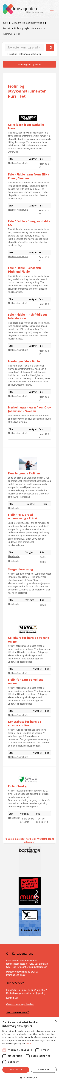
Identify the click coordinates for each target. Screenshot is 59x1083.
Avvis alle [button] (43, 1069)
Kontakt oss (12, 997)
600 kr (43, 557)
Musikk (6, 28)
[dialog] (29, 1050)
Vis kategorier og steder (29, 64)
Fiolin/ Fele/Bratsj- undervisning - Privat (22, 516)
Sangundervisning (20, 569)
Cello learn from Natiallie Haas (26, 126)
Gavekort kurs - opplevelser (20, 1004)
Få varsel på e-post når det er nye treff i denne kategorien (29, 840)
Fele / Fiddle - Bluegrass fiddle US (29, 223)
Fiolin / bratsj (17, 786)
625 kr (43, 604)
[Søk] (50, 47)
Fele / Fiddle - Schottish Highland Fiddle (24, 269)
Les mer (30, 1043)
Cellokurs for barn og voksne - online (29, 639)
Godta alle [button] (16, 1069)
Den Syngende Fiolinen (24, 473)
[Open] (51, 9)
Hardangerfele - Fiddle (24, 361)
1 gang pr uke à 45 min (27, 820)
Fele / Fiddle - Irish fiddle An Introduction (27, 316)
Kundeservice (15, 983)
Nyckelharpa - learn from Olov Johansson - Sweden (29, 409)
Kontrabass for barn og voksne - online (24, 723)
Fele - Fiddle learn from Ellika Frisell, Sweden (28, 176)
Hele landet (14, 508)
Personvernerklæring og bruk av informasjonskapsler (22, 973)
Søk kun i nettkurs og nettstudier (25, 53)
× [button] (55, 1021)
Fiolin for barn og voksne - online (26, 681)
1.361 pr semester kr (42, 820)
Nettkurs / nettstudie (18, 163)
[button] (29, 1077)
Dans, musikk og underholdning (28, 22)
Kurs (5, 22)
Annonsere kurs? (17, 1012)
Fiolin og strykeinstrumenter (28, 28)
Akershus (7, 33)
